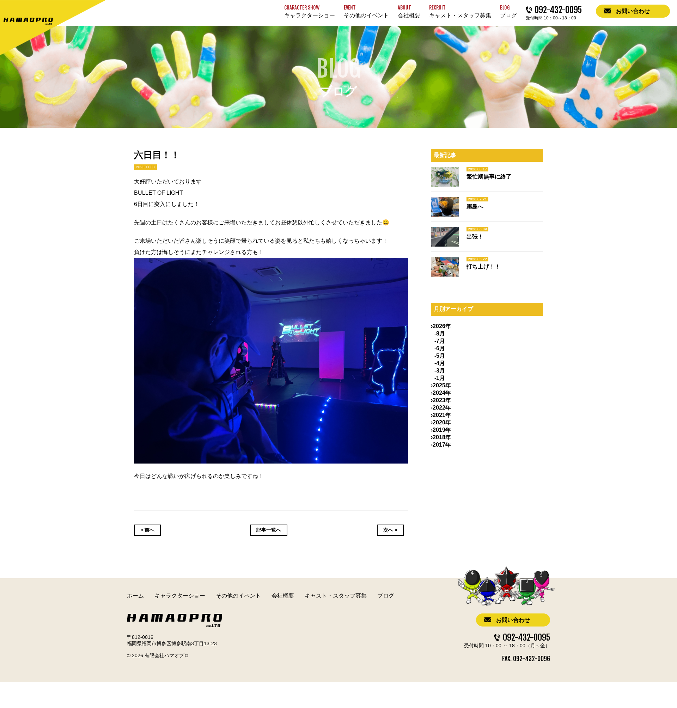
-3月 (439, 371)
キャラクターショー (179, 596)
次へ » (390, 530)
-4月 (439, 363)
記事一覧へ (268, 530)
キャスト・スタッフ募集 (336, 596)
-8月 (439, 334)
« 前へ (147, 530)
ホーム (135, 596)
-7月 (439, 341)
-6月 (439, 348)
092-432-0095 (526, 637)
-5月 (439, 356)
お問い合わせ (513, 620)
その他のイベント (238, 596)
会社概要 (283, 596)
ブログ (385, 596)
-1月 (439, 378)
